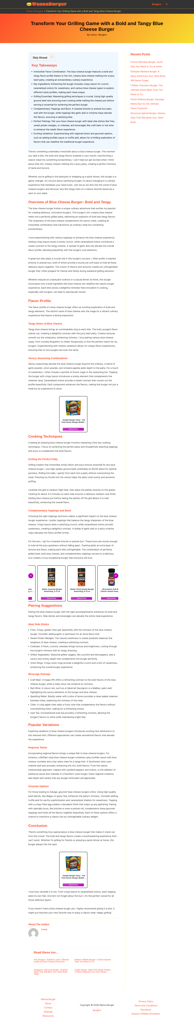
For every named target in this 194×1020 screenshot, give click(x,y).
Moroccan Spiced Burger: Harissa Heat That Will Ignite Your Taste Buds (148, 117)
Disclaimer (145, 1009)
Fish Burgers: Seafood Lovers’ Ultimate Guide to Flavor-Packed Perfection (51, 961)
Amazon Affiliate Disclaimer (146, 1013)
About (48, 1003)
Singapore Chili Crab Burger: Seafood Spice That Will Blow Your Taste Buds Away (51, 972)
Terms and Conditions (145, 1005)
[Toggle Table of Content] (50, 57)
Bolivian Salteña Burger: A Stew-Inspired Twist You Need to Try (93, 961)
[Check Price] (73, 429)
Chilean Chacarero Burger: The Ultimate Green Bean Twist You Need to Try (147, 90)
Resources (48, 1016)
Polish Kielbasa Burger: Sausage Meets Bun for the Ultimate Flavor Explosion (147, 104)
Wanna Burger (48, 999)
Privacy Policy (146, 1001)
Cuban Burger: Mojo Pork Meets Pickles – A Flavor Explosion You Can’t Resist (93, 971)
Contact (48, 1007)
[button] (167, 4)
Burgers (156, 4)
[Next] (115, 575)
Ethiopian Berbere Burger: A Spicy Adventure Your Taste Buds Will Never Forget (148, 76)
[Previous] (30, 575)
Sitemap (48, 1011)
